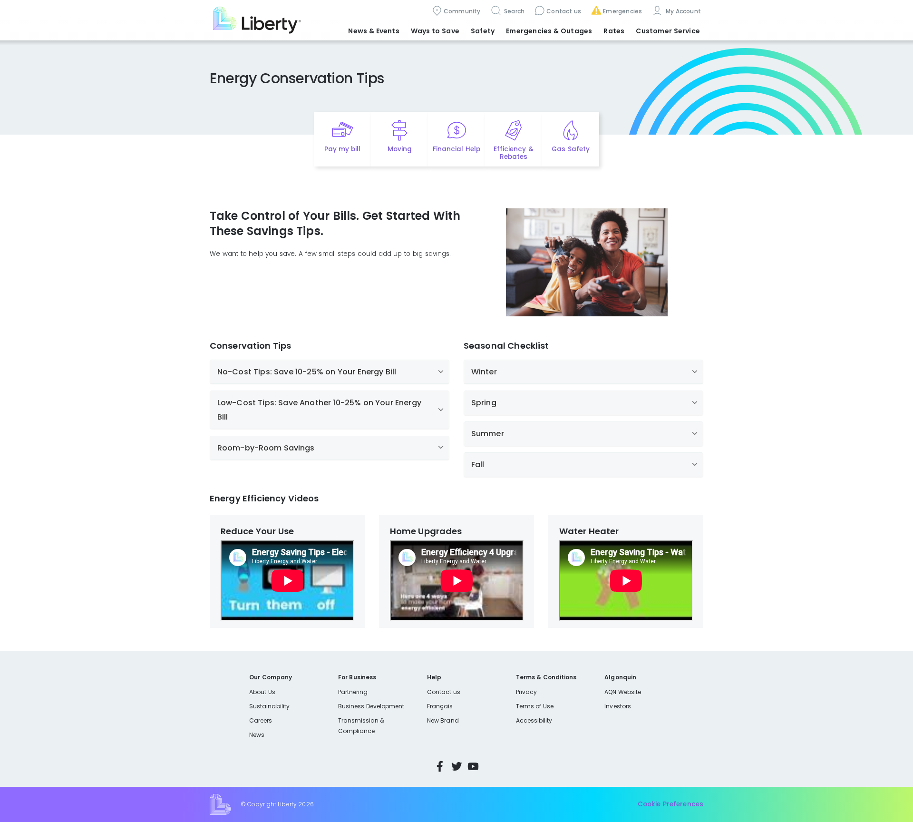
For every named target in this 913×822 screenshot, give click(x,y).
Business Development (371, 706)
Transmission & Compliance (361, 725)
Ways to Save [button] (435, 31)
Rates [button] (613, 31)
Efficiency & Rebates (513, 153)
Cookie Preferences (670, 804)
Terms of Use (535, 706)
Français (440, 706)
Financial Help (456, 149)
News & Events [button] (373, 31)
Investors (617, 706)
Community (462, 11)
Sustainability (269, 706)
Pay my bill (342, 149)
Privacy (526, 692)
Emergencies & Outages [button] (549, 31)
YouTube (473, 766)
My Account (682, 11)
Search (514, 11)
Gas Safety (570, 149)
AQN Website (622, 692)
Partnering (353, 692)
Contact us (563, 11)
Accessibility (534, 720)
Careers (260, 720)
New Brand (443, 720)
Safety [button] (483, 31)
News (256, 735)
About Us (262, 692)
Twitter (456, 766)
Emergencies (622, 11)
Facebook (440, 766)
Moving (400, 149)
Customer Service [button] (668, 31)
